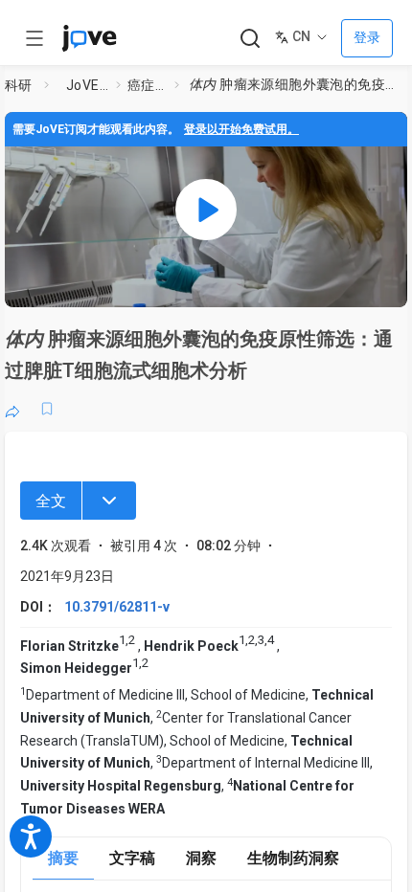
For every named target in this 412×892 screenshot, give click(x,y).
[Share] (12, 408)
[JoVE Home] (89, 38)
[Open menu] (34, 38)
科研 (19, 85)
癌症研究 (147, 85)
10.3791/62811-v (117, 606)
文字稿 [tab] (132, 858)
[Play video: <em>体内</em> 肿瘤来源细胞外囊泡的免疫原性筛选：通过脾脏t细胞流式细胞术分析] (206, 209)
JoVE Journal (87, 85)
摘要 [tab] (63, 858)
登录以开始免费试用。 (241, 129)
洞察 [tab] (201, 858)
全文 (50, 501)
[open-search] (249, 39)
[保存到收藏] (47, 408)
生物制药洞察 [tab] (293, 858)
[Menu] (109, 500)
